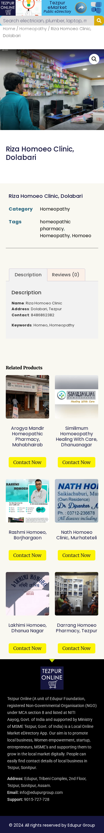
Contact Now (27, 462)
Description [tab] (28, 274)
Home (9, 29)
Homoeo (81, 235)
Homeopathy (33, 29)
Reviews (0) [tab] (65, 274)
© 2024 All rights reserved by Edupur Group (52, 825)
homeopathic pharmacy (55, 225)
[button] (94, 59)
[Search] (99, 20)
